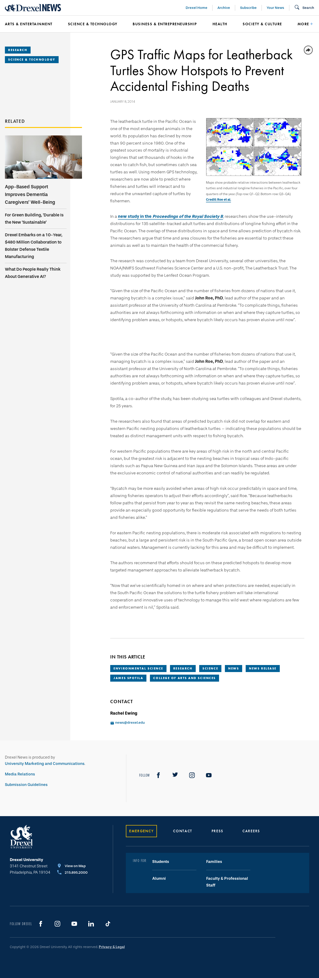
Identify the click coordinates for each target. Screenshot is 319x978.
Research (17, 50)
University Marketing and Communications (45, 763)
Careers (251, 831)
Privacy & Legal (112, 947)
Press (217, 831)
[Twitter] (175, 775)
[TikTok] (108, 924)
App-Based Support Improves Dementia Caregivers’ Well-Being (30, 194)
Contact (182, 831)
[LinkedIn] (91, 924)
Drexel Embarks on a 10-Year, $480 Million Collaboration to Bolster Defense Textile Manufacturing (33, 245)
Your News (275, 8)
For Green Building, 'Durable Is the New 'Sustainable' (34, 218)
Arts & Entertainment (29, 24)
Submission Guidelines (26, 784)
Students (160, 861)
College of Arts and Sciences (184, 678)
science (210, 668)
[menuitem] (29, 24)
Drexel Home (196, 8)
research (182, 668)
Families (214, 861)
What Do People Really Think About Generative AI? (32, 273)
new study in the (170, 216)
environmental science (138, 668)
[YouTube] (209, 775)
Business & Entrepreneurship (165, 24)
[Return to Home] (33, 7)
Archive (223, 8)
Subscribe (248, 8)
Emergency (141, 831)
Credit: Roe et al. (218, 200)
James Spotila (128, 678)
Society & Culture (262, 24)
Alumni (159, 878)
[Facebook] (158, 775)
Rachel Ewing (123, 713)
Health (220, 24)
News (233, 668)
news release (262, 668)
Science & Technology (92, 24)
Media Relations (20, 774)
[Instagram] (192, 775)
